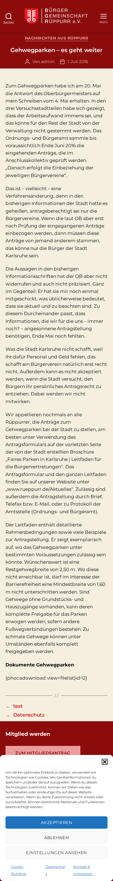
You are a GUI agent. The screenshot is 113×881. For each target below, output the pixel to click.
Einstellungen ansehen (56, 852)
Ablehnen (56, 837)
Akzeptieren (56, 822)
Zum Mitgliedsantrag (42, 752)
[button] (105, 762)
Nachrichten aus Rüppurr (56, 38)
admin (48, 61)
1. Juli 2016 (77, 61)
